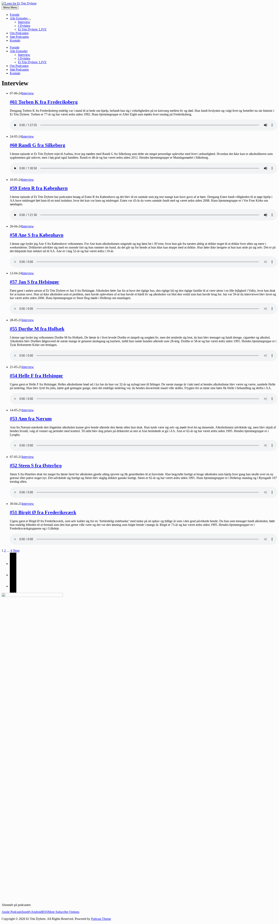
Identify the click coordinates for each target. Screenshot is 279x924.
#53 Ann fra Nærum (31, 418)
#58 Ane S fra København (36, 235)
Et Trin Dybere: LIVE (32, 29)
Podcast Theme (101, 919)
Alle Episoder (19, 18)
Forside (14, 14)
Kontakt (15, 40)
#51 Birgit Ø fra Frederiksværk (43, 512)
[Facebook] (13, 563)
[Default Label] (13, 586)
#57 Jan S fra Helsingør (34, 282)
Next (16, 550)
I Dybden (24, 25)
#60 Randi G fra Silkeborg (37, 145)
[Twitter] (13, 575)
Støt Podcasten (19, 36)
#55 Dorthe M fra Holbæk (37, 328)
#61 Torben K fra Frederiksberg (44, 102)
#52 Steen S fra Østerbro (36, 465)
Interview (24, 22)
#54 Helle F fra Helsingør (36, 375)
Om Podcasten (19, 33)
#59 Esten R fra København (39, 188)
